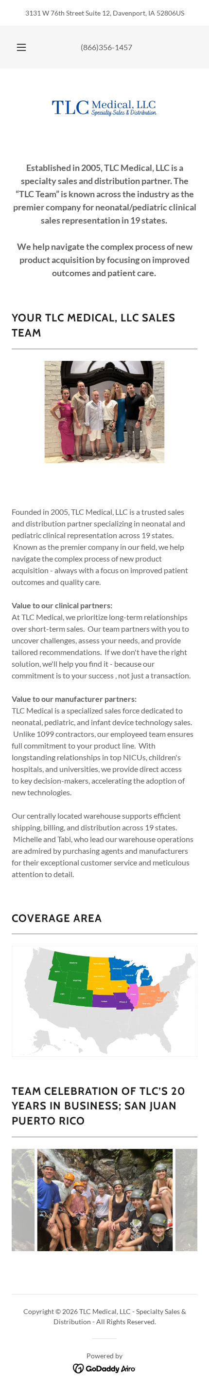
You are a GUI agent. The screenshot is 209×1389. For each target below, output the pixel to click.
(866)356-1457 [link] (106, 47)
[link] (104, 107)
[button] (21, 47)
